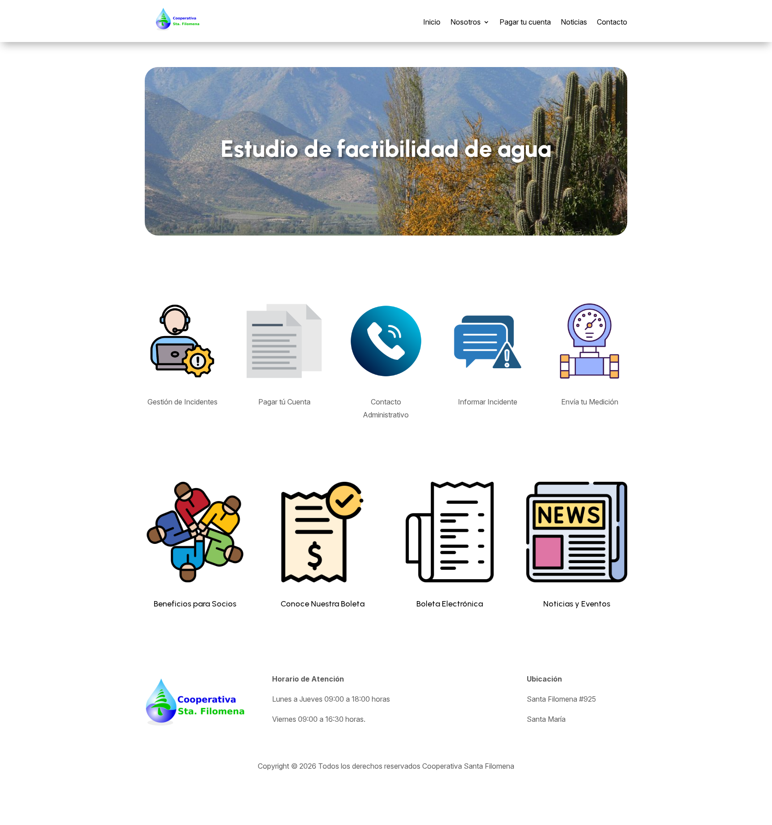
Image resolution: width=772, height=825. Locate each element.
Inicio (432, 21)
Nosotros (465, 21)
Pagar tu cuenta (525, 21)
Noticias (574, 21)
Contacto (612, 21)
